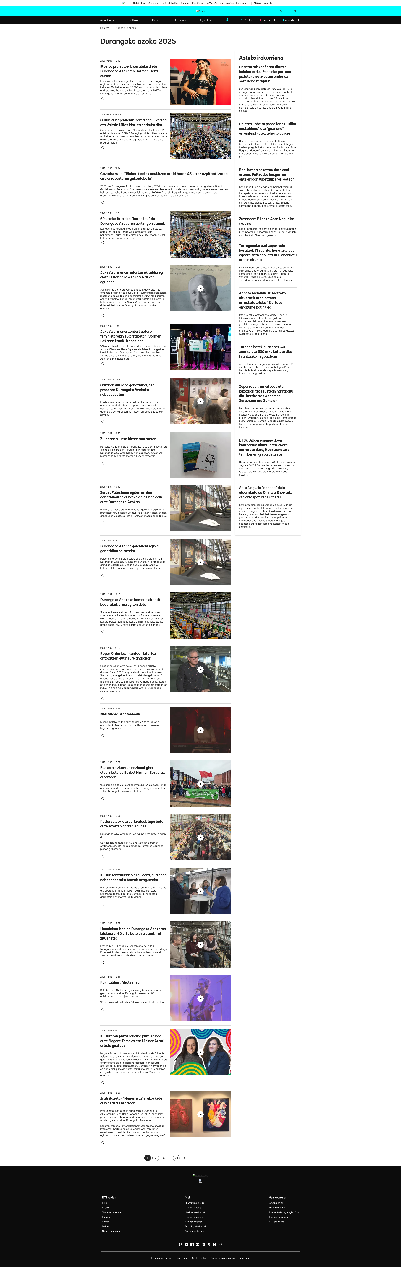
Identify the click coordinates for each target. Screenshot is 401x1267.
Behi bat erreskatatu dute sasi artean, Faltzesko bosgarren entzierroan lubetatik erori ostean (266, 175)
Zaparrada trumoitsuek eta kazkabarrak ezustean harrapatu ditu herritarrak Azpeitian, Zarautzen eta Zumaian (266, 393)
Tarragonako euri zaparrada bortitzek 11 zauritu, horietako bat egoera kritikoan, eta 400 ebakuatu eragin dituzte (268, 252)
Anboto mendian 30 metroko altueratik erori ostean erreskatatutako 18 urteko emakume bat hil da (262, 300)
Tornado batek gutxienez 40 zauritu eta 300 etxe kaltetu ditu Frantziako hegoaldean (265, 352)
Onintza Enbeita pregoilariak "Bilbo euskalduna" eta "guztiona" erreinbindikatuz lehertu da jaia (267, 129)
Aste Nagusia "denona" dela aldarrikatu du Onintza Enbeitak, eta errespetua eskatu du (265, 492)
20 (176, 1158)
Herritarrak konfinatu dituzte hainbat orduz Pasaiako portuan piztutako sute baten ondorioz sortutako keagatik (265, 74)
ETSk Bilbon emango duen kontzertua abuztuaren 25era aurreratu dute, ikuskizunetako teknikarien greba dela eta (264, 447)
